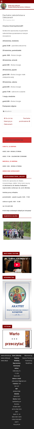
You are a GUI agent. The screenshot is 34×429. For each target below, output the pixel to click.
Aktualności (8, 111)
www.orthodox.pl (6, 355)
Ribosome (27, 355)
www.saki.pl (4, 360)
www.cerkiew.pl (5, 358)
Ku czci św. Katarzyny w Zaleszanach (8, 121)
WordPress (29, 363)
